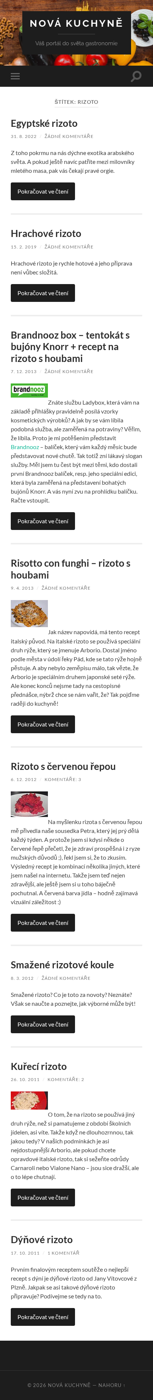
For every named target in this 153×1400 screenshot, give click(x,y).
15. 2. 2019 (24, 247)
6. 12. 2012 (24, 779)
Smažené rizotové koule (62, 965)
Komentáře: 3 (63, 779)
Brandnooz (25, 446)
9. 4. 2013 (22, 588)
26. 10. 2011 (25, 1079)
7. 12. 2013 (24, 371)
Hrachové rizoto (46, 233)
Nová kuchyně (77, 23)
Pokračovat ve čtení (42, 191)
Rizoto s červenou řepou (63, 766)
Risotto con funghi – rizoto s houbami (70, 569)
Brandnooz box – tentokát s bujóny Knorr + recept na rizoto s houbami (70, 346)
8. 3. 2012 (22, 978)
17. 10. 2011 (25, 1253)
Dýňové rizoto (42, 1239)
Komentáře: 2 (66, 1079)
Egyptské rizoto (44, 123)
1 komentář (64, 1253)
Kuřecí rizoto (39, 1066)
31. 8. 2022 (24, 136)
